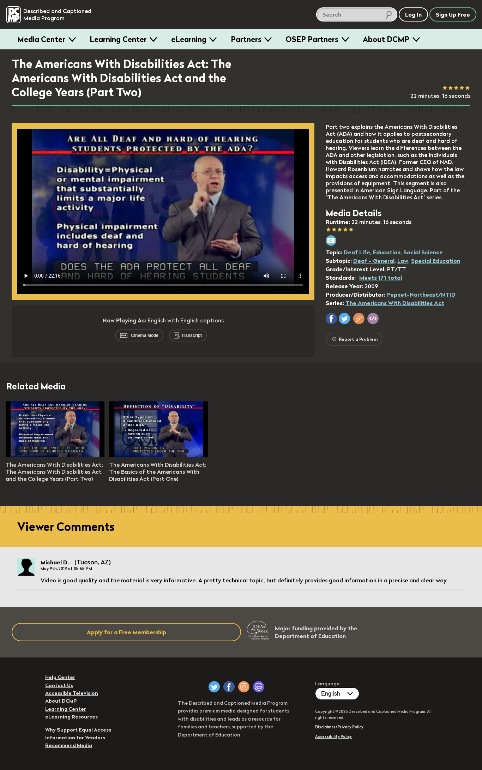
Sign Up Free (453, 14)
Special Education (435, 260)
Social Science (423, 252)
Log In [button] (413, 14)
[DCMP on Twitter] (214, 686)
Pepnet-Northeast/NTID (421, 294)
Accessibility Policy (333, 736)
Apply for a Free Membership (126, 632)
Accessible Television (71, 693)
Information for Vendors (75, 737)
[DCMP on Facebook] (229, 686)
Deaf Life (357, 252)
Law (402, 260)
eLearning (188, 39)
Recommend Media (68, 745)
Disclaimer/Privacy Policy (339, 726)
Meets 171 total (380, 277)
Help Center (60, 677)
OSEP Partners (311, 39)
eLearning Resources (71, 717)
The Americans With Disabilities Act (394, 303)
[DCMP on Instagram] (243, 686)
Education (386, 252)
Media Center (41, 39)
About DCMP (386, 39)
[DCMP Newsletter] (258, 686)
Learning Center (118, 39)
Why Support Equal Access (78, 730)
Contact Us (59, 685)
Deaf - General (373, 260)
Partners (246, 39)
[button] (331, 318)
